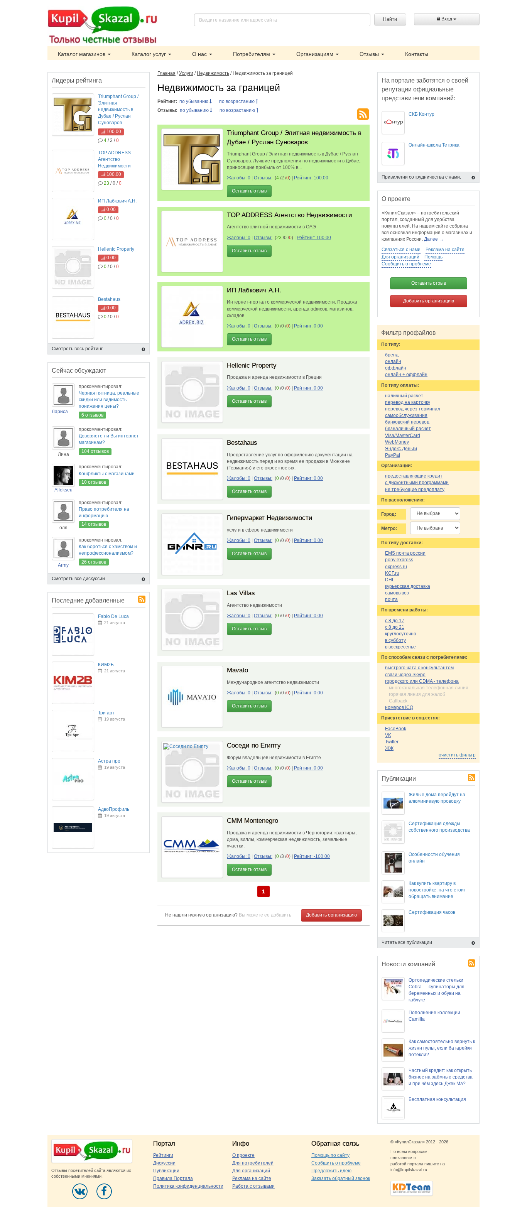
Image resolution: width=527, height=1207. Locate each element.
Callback (398, 701)
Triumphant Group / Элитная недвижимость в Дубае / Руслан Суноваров (118, 110)
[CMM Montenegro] (192, 847)
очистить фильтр (457, 755)
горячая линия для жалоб (417, 694)
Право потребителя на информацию (104, 512)
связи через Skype (405, 674)
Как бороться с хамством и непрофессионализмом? (108, 550)
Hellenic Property (252, 365)
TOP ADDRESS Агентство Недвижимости (289, 215)
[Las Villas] (192, 619)
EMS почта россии (405, 553)
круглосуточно (400, 633)
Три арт (106, 713)
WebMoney (397, 442)
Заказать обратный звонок (340, 1178)
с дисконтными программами (417, 482)
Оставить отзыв (249, 191)
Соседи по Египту (254, 745)
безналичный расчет (408, 428)
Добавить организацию (331, 915)
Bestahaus (242, 442)
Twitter (392, 741)
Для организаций (400, 257)
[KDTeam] (411, 1188)
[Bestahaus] (192, 469)
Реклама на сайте (445, 249)
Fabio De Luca (113, 616)
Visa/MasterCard (402, 435)
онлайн (393, 361)
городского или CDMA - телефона (422, 681)
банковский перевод (407, 422)
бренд (392, 355)
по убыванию (194, 101)
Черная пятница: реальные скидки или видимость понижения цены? (109, 399)
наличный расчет (404, 395)
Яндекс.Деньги (401, 448)
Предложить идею (331, 1170)
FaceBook (395, 728)
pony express (399, 559)
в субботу (395, 640)
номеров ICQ (399, 707)
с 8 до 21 (394, 627)
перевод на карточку (407, 402)
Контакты (416, 54)
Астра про (109, 761)
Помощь (433, 257)
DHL (390, 579)
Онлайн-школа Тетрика (434, 145)
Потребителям (252, 54)
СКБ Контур (421, 114)
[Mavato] (192, 697)
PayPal (392, 455)
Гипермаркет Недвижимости (269, 518)
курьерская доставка (407, 586)
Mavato (237, 670)
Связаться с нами (401, 249)
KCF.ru (392, 573)
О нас (200, 54)
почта (391, 599)
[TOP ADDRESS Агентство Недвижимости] (192, 241)
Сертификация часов (432, 912)
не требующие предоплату (414, 489)
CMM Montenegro (252, 820)
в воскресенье (400, 647)
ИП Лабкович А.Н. (254, 290)
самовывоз (397, 593)
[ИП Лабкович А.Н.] (192, 317)
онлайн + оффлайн (406, 374)
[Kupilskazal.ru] (102, 26)
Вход (446, 19)
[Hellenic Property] (192, 392)
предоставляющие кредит (414, 476)
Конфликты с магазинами (107, 473)
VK (388, 735)
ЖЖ (389, 748)
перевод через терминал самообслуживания (412, 412)
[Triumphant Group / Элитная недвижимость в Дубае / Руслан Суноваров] (192, 159)
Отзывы (370, 54)
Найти (390, 19)
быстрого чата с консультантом (419, 667)
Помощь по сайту (330, 1155)
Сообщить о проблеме (406, 264)
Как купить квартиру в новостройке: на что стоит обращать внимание (437, 890)
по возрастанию (237, 101)
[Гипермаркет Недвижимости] (192, 544)
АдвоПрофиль (113, 809)
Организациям (315, 54)
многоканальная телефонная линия (428, 687)
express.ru (396, 566)
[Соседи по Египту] (192, 772)
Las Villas (241, 593)
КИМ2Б (106, 664)
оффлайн (395, 368)
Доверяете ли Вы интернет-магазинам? (109, 439)
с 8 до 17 (394, 620)
